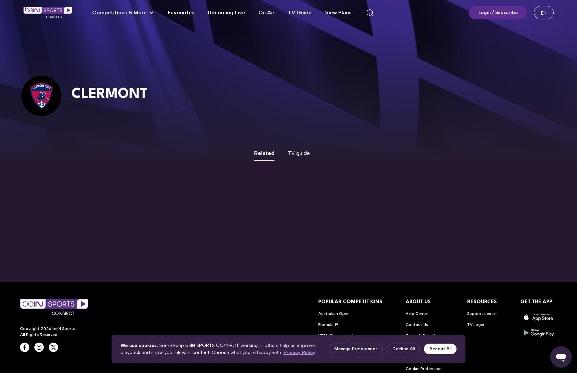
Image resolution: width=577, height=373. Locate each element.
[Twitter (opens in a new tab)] (53, 347)
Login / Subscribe (498, 12)
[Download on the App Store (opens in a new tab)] (538, 317)
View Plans (338, 12)
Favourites (181, 12)
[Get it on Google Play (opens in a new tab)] (538, 332)
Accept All (440, 348)
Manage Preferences (356, 348)
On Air (266, 12)
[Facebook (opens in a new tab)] (24, 347)
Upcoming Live (226, 12)
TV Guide (300, 12)
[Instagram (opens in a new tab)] (39, 347)
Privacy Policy (299, 352)
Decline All (403, 348)
